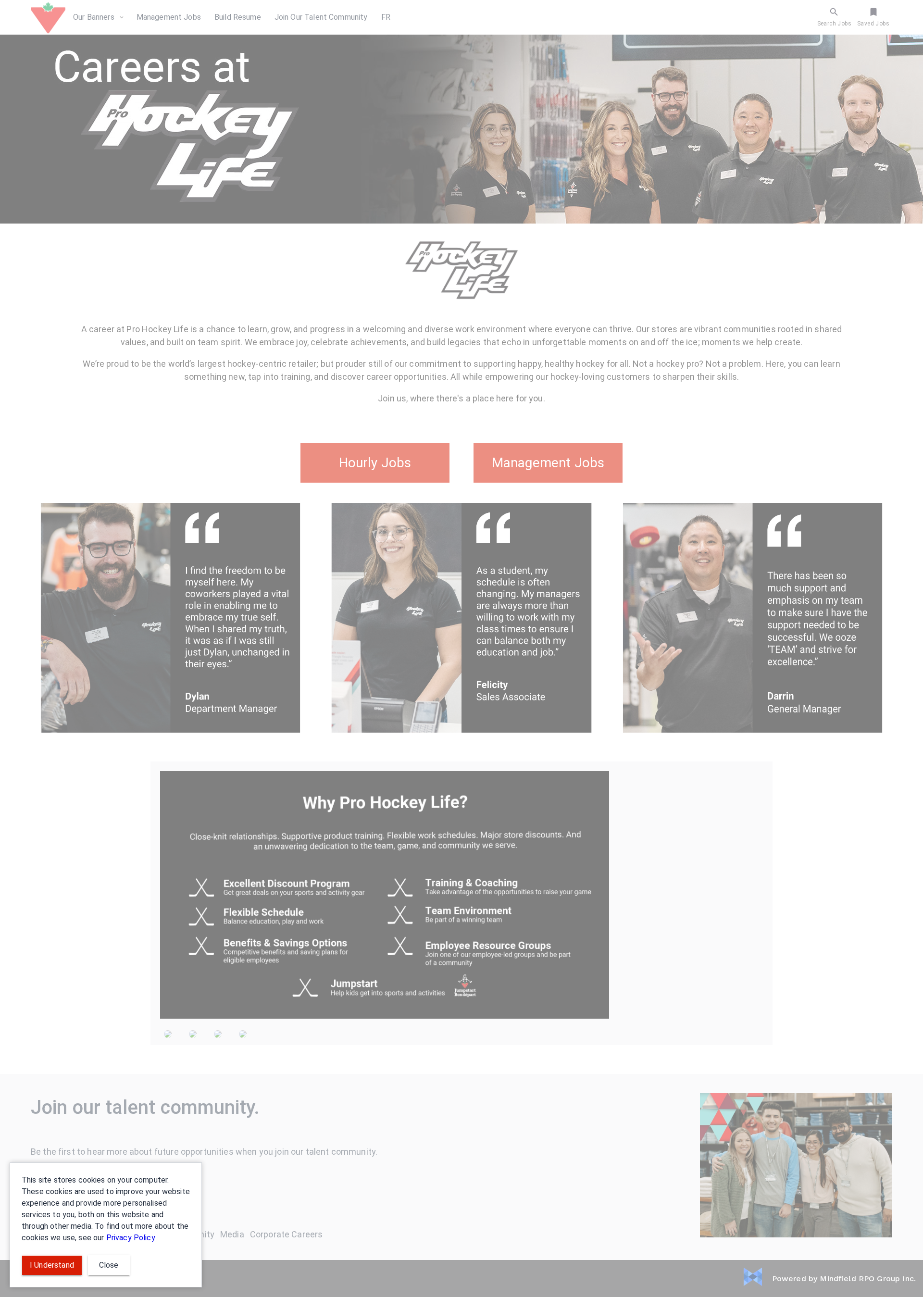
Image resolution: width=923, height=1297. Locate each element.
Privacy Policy (130, 1237)
